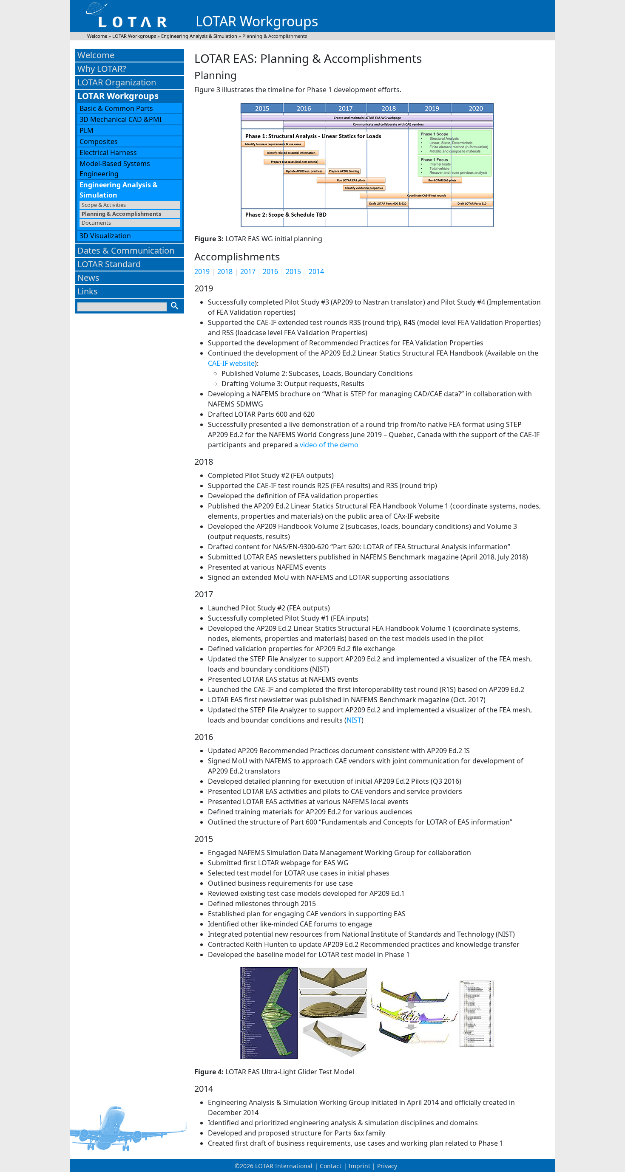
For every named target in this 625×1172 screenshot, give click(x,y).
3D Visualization (105, 235)
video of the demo (329, 444)
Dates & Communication (125, 250)
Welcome (95, 55)
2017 (248, 271)
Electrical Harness (108, 152)
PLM (87, 130)
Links (87, 291)
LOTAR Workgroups (118, 96)
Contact (330, 1166)
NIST (354, 720)
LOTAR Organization (116, 82)
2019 (202, 271)
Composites (99, 141)
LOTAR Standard (109, 264)
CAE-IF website (231, 363)
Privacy (387, 1166)
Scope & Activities (104, 205)
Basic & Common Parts (116, 108)
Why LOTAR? (101, 68)
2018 (225, 271)
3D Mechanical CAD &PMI (121, 119)
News (88, 277)
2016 (270, 271)
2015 (293, 271)
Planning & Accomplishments (121, 213)
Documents (96, 222)
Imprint (359, 1166)
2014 (316, 271)
